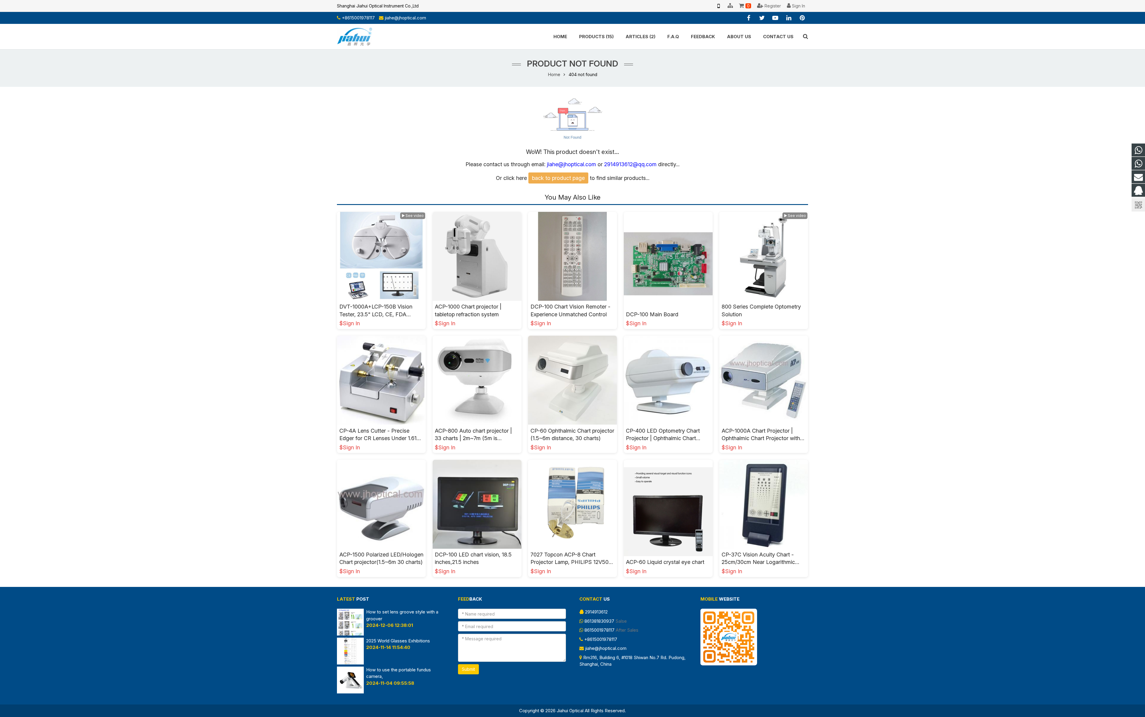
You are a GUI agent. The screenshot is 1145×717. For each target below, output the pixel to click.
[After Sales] (1138, 163)
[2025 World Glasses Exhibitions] (350, 663)
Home (554, 74)
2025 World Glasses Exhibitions (398, 641)
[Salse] (1138, 150)
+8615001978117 (358, 18)
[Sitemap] (730, 6)
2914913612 (596, 612)
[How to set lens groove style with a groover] (350, 634)
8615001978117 (599, 630)
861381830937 (599, 621)
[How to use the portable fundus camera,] (350, 692)
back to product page (558, 178)
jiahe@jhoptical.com (405, 18)
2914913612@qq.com (630, 164)
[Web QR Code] (719, 6)
